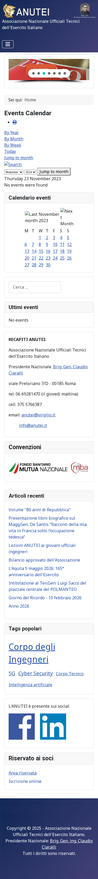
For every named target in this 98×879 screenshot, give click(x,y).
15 (41, 251)
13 (27, 251)
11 (62, 244)
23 (48, 258)
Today (10, 151)
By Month (13, 139)
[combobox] (35, 287)
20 (27, 258)
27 (27, 265)
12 (69, 244)
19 (69, 251)
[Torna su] (89, 869)
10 (55, 244)
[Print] (15, 122)
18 (62, 251)
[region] (49, 71)
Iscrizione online (25, 781)
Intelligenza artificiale (30, 685)
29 (41, 265)
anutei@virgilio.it (38, 415)
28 (34, 265)
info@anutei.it (33, 425)
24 (55, 258)
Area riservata (23, 773)
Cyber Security (35, 673)
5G (12, 673)
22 (41, 258)
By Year (11, 132)
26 (69, 258)
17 (55, 251)
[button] (33, 73)
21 (34, 258)
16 (48, 251)
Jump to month (18, 158)
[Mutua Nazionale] (49, 467)
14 (34, 251)
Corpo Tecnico (70, 674)
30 (48, 265)
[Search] (13, 164)
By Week (12, 145)
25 (62, 258)
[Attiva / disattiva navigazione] (8, 44)
